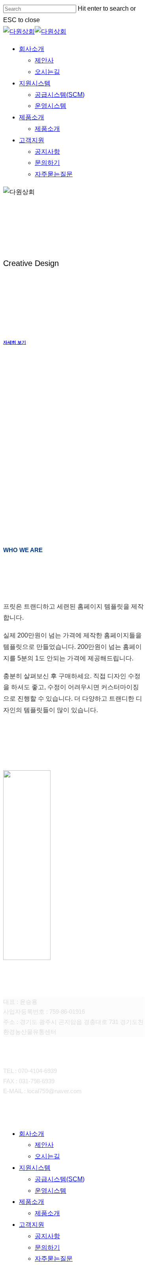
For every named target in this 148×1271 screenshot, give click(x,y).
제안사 (44, 1144)
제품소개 (31, 1201)
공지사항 (47, 1236)
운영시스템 (50, 1190)
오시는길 (47, 1156)
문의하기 (47, 1247)
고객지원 (31, 1224)
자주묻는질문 (54, 1258)
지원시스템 (35, 1167)
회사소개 (31, 1133)
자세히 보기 (14, 342)
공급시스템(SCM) (59, 1179)
